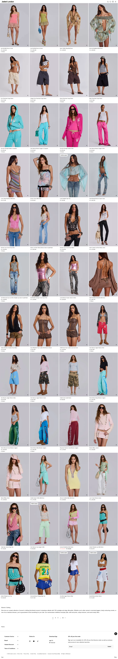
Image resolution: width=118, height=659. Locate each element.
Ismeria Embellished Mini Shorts (66, 547)
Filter (115, 657)
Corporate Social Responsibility (54, 653)
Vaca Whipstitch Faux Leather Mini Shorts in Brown (41, 347)
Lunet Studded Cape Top (65, 198)
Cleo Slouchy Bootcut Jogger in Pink (97, 148)
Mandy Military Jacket (94, 447)
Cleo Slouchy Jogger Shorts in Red (96, 347)
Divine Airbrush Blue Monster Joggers (38, 447)
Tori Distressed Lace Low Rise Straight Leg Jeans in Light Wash (14, 297)
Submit (109, 646)
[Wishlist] (110, 1)
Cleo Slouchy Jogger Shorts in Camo (38, 397)
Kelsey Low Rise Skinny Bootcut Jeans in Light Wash (41, 247)
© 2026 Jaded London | (12, 653)
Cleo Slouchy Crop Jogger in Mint (37, 547)
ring (109, 610)
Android (53, 642)
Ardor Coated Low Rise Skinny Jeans (97, 247)
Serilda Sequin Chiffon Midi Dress (37, 498)
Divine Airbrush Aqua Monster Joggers (97, 397)
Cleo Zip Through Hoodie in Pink (66, 148)
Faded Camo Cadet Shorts (65, 397)
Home (3, 626)
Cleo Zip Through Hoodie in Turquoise (9, 148)
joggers (98, 610)
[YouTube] (33, 641)
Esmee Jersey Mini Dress (35, 198)
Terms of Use (19, 653)
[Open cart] (113, 1)
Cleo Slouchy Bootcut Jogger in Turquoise (39, 148)
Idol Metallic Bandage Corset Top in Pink (38, 297)
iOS (52, 640)
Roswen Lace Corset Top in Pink (8, 247)
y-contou (105, 610)
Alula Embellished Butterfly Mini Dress (97, 297)
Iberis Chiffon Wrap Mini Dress (66, 48)
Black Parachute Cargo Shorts (95, 98)
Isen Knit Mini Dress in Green (36, 48)
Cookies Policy (33, 653)
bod (102, 610)
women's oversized (91, 610)
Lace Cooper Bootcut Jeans (95, 498)
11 (62, 617)
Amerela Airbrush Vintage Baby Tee (37, 596)
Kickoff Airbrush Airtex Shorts (95, 596)
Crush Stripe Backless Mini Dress (8, 198)
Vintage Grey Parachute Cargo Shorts (38, 98)
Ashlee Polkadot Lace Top (6, 596)
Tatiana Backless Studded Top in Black (9, 347)
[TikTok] (37, 641)
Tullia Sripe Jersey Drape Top (7, 547)
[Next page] (65, 618)
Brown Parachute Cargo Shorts (66, 98)
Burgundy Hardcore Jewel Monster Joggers (69, 447)
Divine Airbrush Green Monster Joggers (9, 447)
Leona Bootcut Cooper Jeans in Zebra (68, 297)
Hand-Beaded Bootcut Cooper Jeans (97, 198)
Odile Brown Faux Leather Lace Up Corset (69, 347)
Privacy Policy (26, 653)
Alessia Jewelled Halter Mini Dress (67, 498)
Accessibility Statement (41, 653)
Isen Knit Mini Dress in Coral (7, 48)
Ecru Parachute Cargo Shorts (7, 98)
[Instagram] (29, 641)
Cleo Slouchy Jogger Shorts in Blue (8, 397)
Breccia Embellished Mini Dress (96, 48)
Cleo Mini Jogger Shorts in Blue (66, 596)
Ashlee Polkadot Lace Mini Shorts (96, 547)
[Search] (108, 1)
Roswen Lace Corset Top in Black (67, 247)
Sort (2, 657)
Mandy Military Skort (5, 498)
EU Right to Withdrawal (65, 653)
